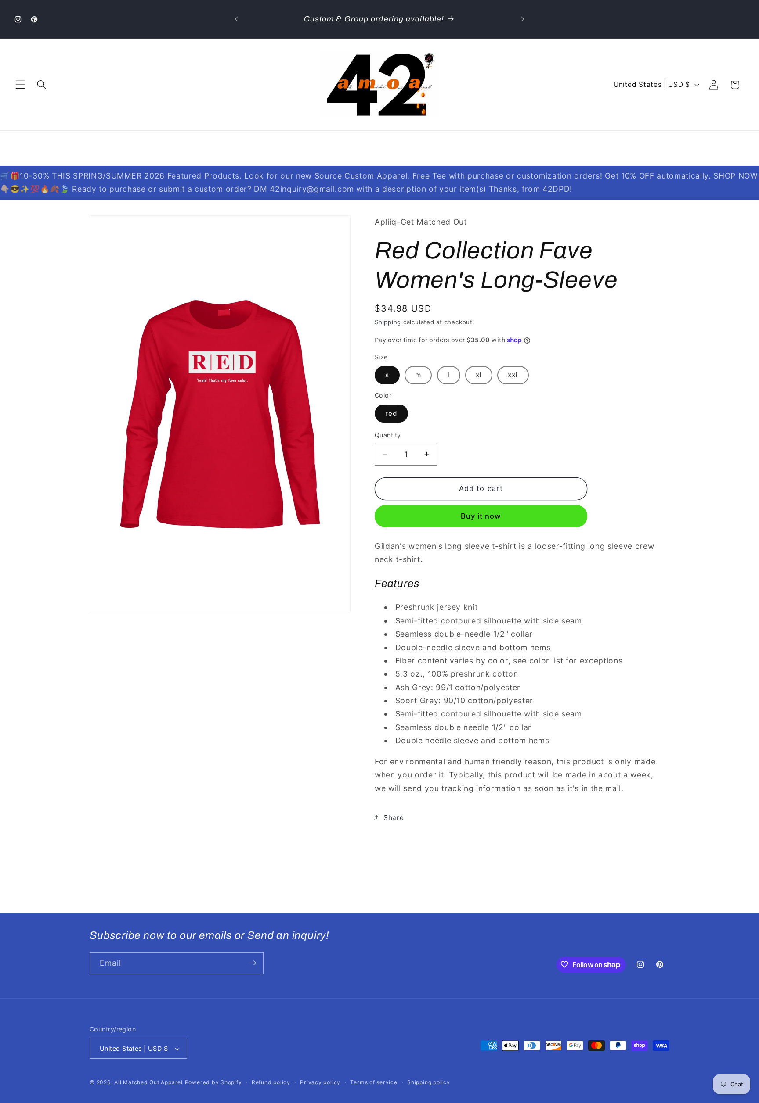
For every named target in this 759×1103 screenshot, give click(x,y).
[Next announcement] (522, 19)
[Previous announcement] (236, 19)
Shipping (388, 322)
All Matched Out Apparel (148, 1082)
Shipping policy (428, 1082)
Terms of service (373, 1082)
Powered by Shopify (213, 1082)
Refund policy (271, 1082)
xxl (513, 375)
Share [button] (393, 817)
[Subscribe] (252, 963)
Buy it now (481, 516)
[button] (20, 84)
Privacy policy (320, 1082)
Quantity (388, 435)
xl (479, 375)
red (391, 413)
